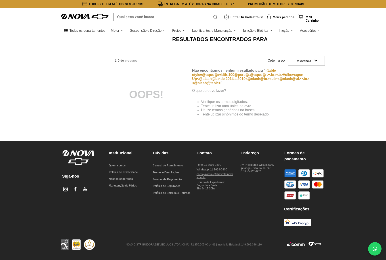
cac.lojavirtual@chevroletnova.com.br (215, 176)
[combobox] (166, 17)
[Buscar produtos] (216, 17)
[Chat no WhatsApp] (375, 249)
